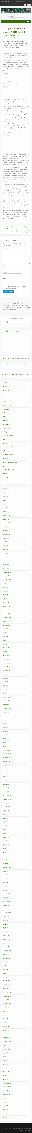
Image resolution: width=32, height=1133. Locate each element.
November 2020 (7, 754)
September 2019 (7, 807)
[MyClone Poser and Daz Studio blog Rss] (25, 5)
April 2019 (5, 826)
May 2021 (5, 731)
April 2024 (5, 598)
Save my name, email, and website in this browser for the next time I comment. (15, 287)
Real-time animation (8, 454)
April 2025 (5, 553)
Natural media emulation (9, 435)
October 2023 (6, 621)
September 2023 (7, 625)
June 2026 (5, 500)
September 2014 (7, 1003)
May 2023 (5, 640)
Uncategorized (6, 477)
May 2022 (5, 685)
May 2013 (5, 1064)
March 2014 (6, 1026)
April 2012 (5, 1113)
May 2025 (5, 549)
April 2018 (5, 841)
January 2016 (6, 943)
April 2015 (5, 977)
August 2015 (6, 962)
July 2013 (5, 1056)
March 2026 (6, 511)
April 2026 (5, 508)
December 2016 (7, 901)
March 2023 (6, 648)
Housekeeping (6, 428)
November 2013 (7, 1041)
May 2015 (5, 973)
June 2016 (5, 924)
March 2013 (6, 1072)
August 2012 (6, 1098)
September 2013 (7, 1049)
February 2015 (6, 984)
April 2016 (5, 932)
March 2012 (6, 1117)
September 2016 (7, 913)
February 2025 (6, 561)
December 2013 (7, 1037)
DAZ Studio (6, 413)
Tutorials (5, 473)
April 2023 (5, 644)
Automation (6, 394)
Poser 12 (5, 443)
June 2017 (5, 879)
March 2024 (6, 602)
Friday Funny (6, 424)
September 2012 (7, 1094)
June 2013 (5, 1060)
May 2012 (5, 1109)
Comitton (15, 187)
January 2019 (6, 837)
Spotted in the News (8, 466)
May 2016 (5, 928)
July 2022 (5, 678)
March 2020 (6, 784)
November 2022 (7, 663)
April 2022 (5, 689)
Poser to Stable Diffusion (9, 447)
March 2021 (6, 738)
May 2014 (5, 1019)
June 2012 (5, 1106)
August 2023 (6, 629)
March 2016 (6, 935)
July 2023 (5, 632)
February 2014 (6, 1030)
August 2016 (6, 916)
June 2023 (5, 636)
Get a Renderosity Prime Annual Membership (13, 374)
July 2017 (5, 875)
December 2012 (7, 1083)
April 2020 (5, 780)
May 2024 (5, 595)
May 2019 (5, 822)
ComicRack (15, 53)
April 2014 (5, 1022)
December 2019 (7, 795)
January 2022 (6, 701)
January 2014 (6, 1034)
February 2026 (6, 515)
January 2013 (6, 1079)
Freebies (5, 420)
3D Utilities (6, 390)
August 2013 (6, 1053)
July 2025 (5, 542)
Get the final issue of (11, 358)
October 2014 (6, 1000)
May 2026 (5, 504)
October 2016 (6, 909)
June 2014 (5, 1015)
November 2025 (7, 527)
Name (5, 266)
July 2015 (5, 966)
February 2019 (6, 833)
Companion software (8, 405)
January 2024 (6, 610)
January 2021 (6, 746)
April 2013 (5, 1068)
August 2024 (6, 583)
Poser (4, 439)
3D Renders (6, 386)
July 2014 (5, 1011)
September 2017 (7, 867)
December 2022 (7, 659)
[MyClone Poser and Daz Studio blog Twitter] (30, 5)
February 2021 (6, 742)
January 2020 (6, 792)
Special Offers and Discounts (10, 462)
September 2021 (7, 716)
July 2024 (5, 587)
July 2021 (5, 723)
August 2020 (6, 765)
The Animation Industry (9, 469)
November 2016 (7, 905)
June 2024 (5, 591)
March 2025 (6, 557)
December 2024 (7, 568)
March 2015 (6, 981)
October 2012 (6, 1091)
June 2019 (5, 818)
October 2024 (6, 576)
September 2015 (7, 958)
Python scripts (6, 451)
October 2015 (6, 954)
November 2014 (7, 996)
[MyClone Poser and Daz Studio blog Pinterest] (28, 5)
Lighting (5, 432)
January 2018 (6, 852)
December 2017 (7, 856)
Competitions (6, 409)
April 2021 (5, 735)
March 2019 (6, 829)
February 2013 (6, 1075)
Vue (4, 481)
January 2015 (6, 988)
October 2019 (6, 803)
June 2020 (5, 773)
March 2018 (6, 844)
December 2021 (7, 704)
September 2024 (7, 580)
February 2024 (6, 606)
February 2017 (6, 894)
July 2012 (5, 1102)
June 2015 (5, 969)
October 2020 (6, 757)
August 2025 (6, 538)
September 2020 (7, 761)
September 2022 (7, 670)
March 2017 (6, 890)
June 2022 (5, 682)
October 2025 (6, 530)
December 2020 (7, 750)
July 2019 (5, 814)
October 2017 (6, 863)
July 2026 (5, 496)
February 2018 (6, 848)
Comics (21, 37)
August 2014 (6, 1007)
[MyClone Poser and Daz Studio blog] (16, 10)
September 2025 (7, 534)
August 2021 (6, 720)
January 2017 (6, 897)
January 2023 (6, 655)
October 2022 (6, 667)
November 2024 (7, 572)
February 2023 (6, 651)
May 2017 (5, 882)
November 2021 (7, 708)
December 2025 (7, 523)
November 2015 (7, 950)
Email (5, 272)
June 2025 (5, 545)
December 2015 (7, 947)
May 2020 (5, 776)
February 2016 (6, 939)
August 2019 (6, 810)
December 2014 (7, 992)
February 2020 (6, 788)
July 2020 (5, 769)
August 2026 (6, 492)
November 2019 (7, 799)
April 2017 (5, 886)
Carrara (4, 398)
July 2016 (5, 920)
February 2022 (6, 697)
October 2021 (6, 712)
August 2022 (6, 674)
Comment (6, 248)
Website (5, 278)
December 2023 (7, 614)
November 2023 (7, 617)
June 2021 (5, 727)
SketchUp (5, 458)
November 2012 (7, 1087)
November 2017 (7, 860)
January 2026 (6, 519)
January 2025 (6, 564)
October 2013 (6, 1045)
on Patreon (20, 318)
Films (4, 416)
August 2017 (6, 871)
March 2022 (6, 693)
